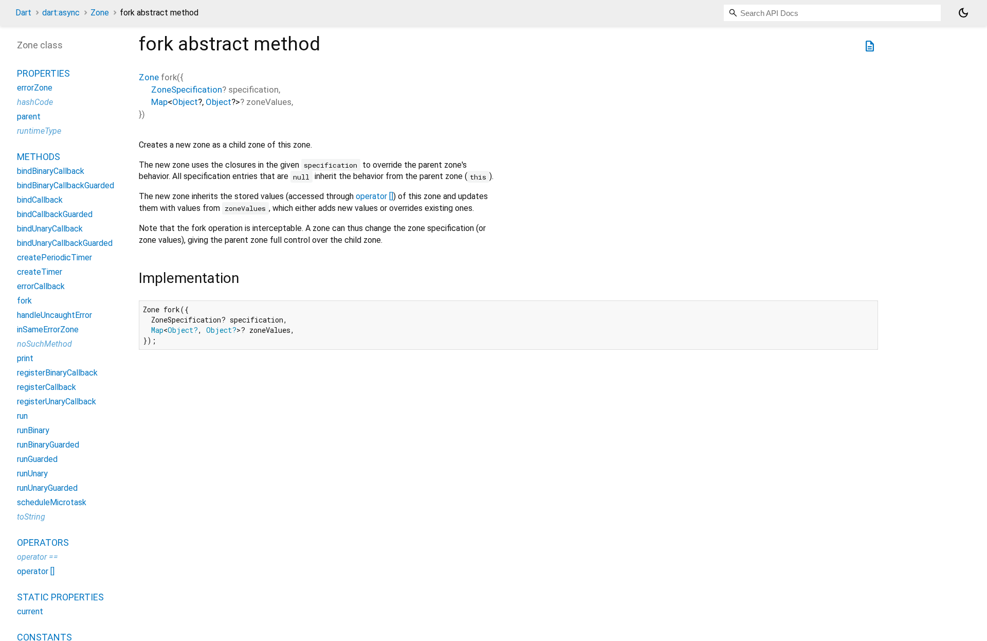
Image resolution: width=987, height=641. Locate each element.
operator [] (374, 196)
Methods (38, 156)
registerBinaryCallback (57, 373)
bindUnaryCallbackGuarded (65, 243)
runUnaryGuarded (47, 488)
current (30, 611)
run (22, 416)
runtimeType (39, 131)
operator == (37, 557)
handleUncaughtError (54, 315)
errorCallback (41, 286)
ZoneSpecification (186, 89)
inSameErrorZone (48, 329)
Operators (43, 542)
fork (24, 301)
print (25, 358)
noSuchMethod (44, 344)
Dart (23, 12)
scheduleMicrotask (51, 502)
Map (159, 102)
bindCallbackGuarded (55, 214)
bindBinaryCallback (50, 171)
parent (29, 116)
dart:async (61, 12)
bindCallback (40, 200)
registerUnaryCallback (56, 401)
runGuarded (37, 459)
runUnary (32, 473)
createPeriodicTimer (54, 257)
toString (31, 517)
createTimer (39, 272)
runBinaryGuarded (48, 445)
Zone (99, 12)
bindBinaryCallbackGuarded (65, 185)
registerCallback (46, 387)
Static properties (60, 597)
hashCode (35, 102)
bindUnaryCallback (50, 229)
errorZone (34, 88)
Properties (43, 73)
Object (185, 102)
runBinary (33, 430)
